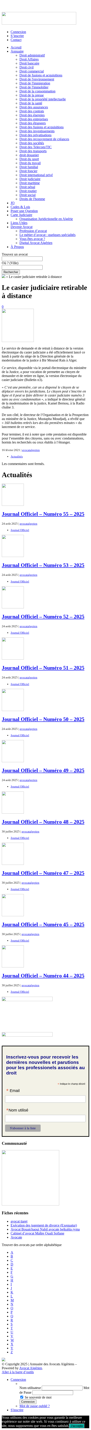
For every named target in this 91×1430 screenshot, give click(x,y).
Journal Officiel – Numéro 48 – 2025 (43, 822)
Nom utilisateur (30, 1388)
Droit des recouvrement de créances (44, 139)
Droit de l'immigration (34, 83)
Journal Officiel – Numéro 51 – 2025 (43, 668)
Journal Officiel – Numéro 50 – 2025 (43, 719)
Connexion (18, 32)
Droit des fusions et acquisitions (41, 127)
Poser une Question (24, 211)
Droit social (27, 195)
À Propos (17, 247)
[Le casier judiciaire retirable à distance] (18, 341)
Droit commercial (31, 71)
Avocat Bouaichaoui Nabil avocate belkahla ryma (45, 1229)
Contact (16, 40)
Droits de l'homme (32, 199)
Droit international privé (36, 175)
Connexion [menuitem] (18, 1379)
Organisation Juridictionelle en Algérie (46, 219)
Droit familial (28, 167)
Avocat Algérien (30, 1368)
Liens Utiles (19, 223)
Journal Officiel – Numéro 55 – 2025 (43, 514)
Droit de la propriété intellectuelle (42, 99)
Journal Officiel (20, 530)
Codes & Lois (20, 207)
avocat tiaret (19, 1221)
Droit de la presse (31, 95)
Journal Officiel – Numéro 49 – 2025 (43, 770)
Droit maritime (29, 183)
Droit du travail (30, 163)
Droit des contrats (31, 111)
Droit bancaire (29, 63)
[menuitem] (54, 1384)
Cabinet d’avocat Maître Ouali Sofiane (37, 1233)
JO (13, 203)
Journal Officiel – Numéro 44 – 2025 (43, 976)
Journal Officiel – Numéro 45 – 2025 (43, 924)
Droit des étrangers (32, 123)
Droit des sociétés (31, 143)
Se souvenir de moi (38, 1397)
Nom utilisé (17, 1110)
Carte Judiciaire (21, 215)
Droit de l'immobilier (33, 87)
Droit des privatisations (35, 135)
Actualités (17, 456)
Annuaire (17, 51)
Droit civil (26, 67)
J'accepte (77, 1426)
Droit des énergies (32, 115)
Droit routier (28, 191)
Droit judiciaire (29, 179)
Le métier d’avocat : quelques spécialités (47, 235)
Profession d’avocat (33, 231)
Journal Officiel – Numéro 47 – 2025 (43, 873)
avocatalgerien (31, 450)
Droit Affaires (29, 59)
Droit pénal (27, 187)
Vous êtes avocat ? (32, 239)
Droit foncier (28, 171)
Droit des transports (33, 151)
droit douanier (29, 155)
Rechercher (11, 272)
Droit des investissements (37, 131)
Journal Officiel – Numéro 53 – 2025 (43, 565)
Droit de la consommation (37, 91)
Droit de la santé (30, 103)
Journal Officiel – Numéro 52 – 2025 (43, 616)
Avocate (16, 1237)
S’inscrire (17, 36)
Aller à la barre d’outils (18, 1372)
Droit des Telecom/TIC (35, 147)
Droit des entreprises (33, 119)
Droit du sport (29, 159)
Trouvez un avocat (15, 254)
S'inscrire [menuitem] (17, 1410)
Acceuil (16, 47)
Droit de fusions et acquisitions (40, 75)
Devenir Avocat (21, 227)
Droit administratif (32, 55)
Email (13, 1091)
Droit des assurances (33, 107)
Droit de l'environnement (36, 79)
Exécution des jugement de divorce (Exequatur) (44, 1225)
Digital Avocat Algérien (35, 243)
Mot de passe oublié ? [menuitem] (34, 1406)
